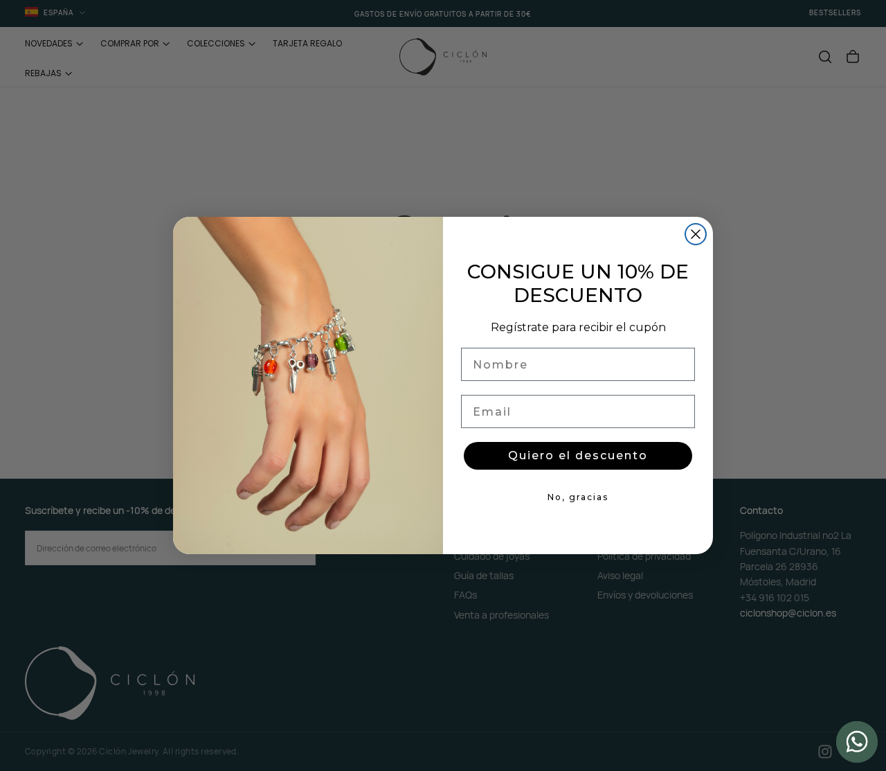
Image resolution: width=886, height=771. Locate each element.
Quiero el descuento (578, 455)
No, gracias (578, 497)
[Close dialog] (695, 234)
